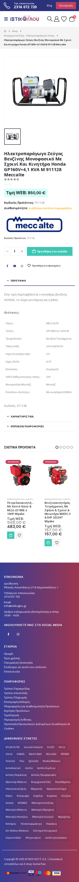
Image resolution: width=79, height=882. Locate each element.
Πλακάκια (51, 823)
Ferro (62, 747)
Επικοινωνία (12, 671)
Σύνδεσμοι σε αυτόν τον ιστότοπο (25, 667)
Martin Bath (35, 753)
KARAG (20, 753)
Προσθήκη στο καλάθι (52, 251)
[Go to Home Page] (5, 31)
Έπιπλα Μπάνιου (51, 760)
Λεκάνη (9, 802)
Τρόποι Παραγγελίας (17, 688)
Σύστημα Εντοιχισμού (45, 830)
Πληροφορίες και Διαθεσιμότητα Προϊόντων (31, 706)
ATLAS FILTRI (13, 747)
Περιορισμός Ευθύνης (17, 719)
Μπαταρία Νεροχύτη (42, 809)
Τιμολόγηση (11, 715)
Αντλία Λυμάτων (46, 767)
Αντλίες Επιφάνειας (16, 774)
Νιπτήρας (11, 823)
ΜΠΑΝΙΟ (22, 802)
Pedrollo (10, 760)
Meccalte (51, 753)
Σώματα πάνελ (13, 837)
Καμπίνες (52, 795)
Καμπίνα (37, 795)
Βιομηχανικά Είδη (16, 499)
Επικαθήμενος (62, 781)
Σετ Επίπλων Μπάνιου (17, 830)
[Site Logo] (25, 19)
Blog (49, 5)
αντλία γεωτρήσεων (56, 837)
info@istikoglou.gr (15, 606)
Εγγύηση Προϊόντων (16, 711)
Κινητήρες (31, 499)
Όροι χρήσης (12, 658)
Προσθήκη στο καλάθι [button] (10, 542)
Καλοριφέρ (23, 795)
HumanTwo (39, 863)
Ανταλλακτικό (13, 767)
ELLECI (50, 747)
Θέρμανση (36, 788)
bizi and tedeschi (33, 747)
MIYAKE (65, 753)
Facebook (7, 266)
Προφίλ (8, 654)
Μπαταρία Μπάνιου (16, 809)
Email (14, 266)
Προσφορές (66, 5)
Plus (22, 760)
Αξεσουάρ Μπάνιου (16, 781)
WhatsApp (22, 266)
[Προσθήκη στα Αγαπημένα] (19, 542)
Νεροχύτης (64, 816)
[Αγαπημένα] (64, 19)
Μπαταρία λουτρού (42, 816)
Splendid (33, 760)
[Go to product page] (58, 475)
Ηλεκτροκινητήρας (16, 788)
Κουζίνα (65, 795)
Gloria (9, 753)
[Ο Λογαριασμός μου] (56, 19)
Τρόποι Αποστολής (16, 693)
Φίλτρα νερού (33, 837)
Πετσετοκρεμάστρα (31, 823)
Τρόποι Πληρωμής (15, 697)
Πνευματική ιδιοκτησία (18, 662)
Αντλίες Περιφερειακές (43, 774)
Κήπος (9, 795)
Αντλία (29, 767)
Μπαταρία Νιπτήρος (17, 816)
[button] (7, 18)
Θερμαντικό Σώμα (56, 788)
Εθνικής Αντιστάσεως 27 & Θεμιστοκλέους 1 (31, 587)
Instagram (18, 634)
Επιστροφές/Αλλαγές (17, 702)
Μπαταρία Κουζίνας (42, 802)
